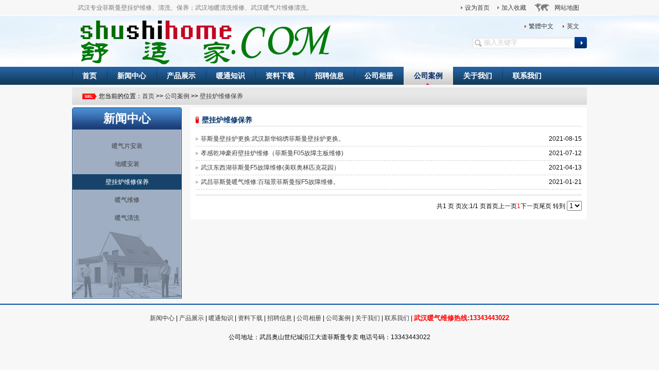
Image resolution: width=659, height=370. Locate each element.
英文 (573, 26)
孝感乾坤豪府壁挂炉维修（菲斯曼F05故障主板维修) (272, 153)
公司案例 (428, 75)
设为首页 (477, 7)
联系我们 (527, 75)
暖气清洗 (127, 217)
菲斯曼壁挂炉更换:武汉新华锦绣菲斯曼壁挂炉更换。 (272, 138)
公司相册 (379, 75)
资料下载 (280, 75)
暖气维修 (127, 199)
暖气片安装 (127, 146)
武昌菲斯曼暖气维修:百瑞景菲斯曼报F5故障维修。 (270, 182)
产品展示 (181, 75)
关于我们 (477, 75)
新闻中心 (131, 75)
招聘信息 (329, 75)
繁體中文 (541, 26)
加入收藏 (513, 7)
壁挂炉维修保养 (221, 96)
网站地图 (566, 7)
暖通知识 (230, 75)
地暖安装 (127, 164)
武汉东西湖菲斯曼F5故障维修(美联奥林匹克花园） (270, 167)
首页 (89, 75)
